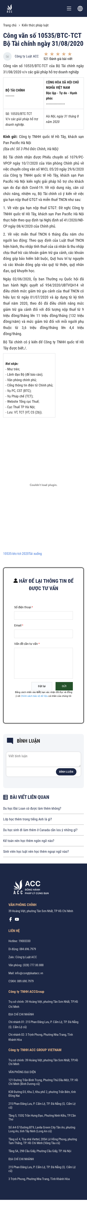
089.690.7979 (25, 981)
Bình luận (66, 771)
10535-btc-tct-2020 (16, 554)
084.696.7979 (27, 949)
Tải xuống (35, 554)
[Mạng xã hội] (10, 920)
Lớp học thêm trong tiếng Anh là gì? (27, 819)
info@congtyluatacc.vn (29, 973)
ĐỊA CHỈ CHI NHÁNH (21, 1014)
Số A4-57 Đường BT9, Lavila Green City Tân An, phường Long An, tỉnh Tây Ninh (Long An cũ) (41, 1129)
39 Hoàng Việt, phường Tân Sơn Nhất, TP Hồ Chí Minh (40, 911)
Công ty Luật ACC (27, 56)
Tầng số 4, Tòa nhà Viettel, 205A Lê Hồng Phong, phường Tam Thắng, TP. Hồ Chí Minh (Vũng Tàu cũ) (42, 1141)
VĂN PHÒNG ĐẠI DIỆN (22, 1072)
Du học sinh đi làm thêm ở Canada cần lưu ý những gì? (40, 830)
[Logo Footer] (29, 887)
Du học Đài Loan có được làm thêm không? (32, 808)
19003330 (24, 941)
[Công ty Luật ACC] (9, 8)
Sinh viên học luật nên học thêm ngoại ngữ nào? (36, 852)
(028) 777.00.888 (33, 965)
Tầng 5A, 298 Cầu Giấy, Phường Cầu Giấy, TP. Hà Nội (39, 1151)
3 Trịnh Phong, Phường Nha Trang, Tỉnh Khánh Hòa (39, 1179)
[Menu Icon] (69, 8)
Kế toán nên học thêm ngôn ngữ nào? (28, 841)
